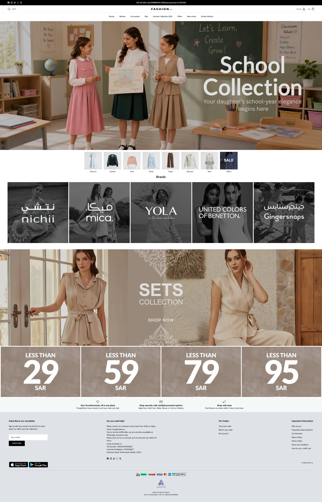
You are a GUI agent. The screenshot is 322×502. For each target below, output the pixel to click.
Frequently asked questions (302, 430)
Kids (146, 16)
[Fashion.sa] (161, 9)
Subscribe (17, 443)
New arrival (191, 16)
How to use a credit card (301, 448)
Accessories (135, 16)
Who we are (296, 426)
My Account (223, 433)
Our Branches (297, 433)
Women (122, 16)
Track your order (225, 426)
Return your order (226, 430)
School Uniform (207, 16)
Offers (179, 16)
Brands (111, 16)
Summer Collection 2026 (162, 16)
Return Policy (297, 437)
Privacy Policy (297, 441)
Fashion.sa (310, 463)
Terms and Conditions (300, 445)
